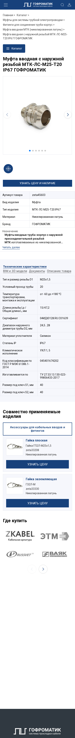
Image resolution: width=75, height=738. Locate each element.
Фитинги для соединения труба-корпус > (29, 24)
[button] (30, 150)
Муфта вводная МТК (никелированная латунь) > (34, 29)
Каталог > (23, 15)
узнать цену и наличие (37, 183)
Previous (32, 569)
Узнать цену (38, 464)
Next (43, 569)
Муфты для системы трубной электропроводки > (34, 19)
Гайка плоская (36, 440)
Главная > (9, 15)
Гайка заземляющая (41, 479)
